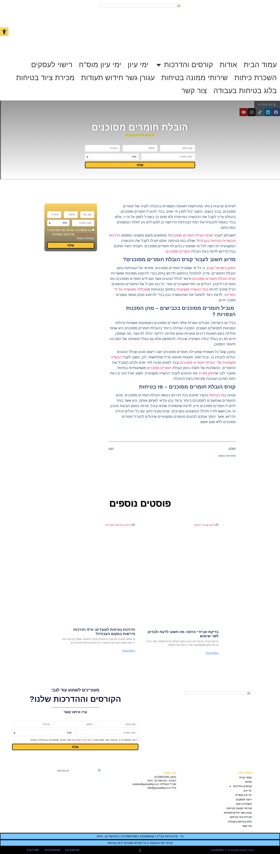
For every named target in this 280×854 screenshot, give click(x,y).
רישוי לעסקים (51, 65)
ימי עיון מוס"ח (100, 65)
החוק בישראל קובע (221, 268)
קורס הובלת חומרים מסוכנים (191, 235)
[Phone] (173, 795)
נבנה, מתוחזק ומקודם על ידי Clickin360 (232, 850)
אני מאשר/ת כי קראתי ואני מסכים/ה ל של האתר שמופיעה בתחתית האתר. (70, 234)
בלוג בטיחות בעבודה (245, 90)
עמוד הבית (260, 65)
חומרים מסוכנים (159, 368)
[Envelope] (166, 795)
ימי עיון (138, 65)
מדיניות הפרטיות (84, 234)
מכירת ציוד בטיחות (45, 77)
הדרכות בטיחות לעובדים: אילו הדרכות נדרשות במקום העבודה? (104, 632)
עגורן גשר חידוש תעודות (118, 77)
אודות (228, 65)
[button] (4, 32)
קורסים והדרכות (188, 65)
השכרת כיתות (255, 77)
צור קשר (194, 90)
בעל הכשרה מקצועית (192, 289)
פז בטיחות (216, 395)
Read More (212, 653)
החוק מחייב (207, 373)
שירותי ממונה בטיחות (194, 77)
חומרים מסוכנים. (177, 251)
